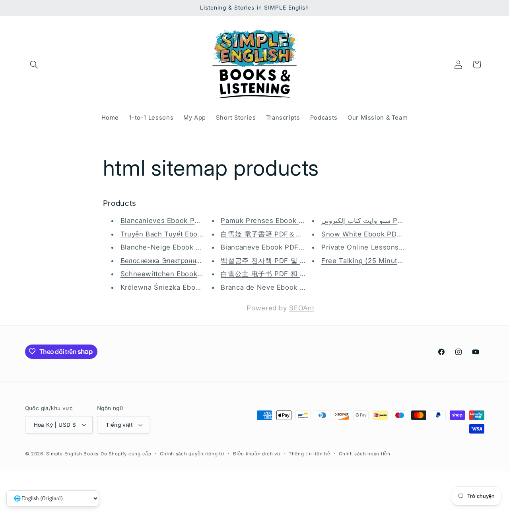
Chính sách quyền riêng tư (192, 454)
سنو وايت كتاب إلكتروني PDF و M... (374, 221)
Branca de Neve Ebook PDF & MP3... (282, 287)
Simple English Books (72, 454)
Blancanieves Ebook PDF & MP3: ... (179, 221)
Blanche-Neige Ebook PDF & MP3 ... (181, 248)
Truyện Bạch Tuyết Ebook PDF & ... (179, 234)
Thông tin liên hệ (309, 454)
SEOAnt (301, 308)
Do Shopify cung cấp (126, 454)
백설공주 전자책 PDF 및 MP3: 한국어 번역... (292, 261)
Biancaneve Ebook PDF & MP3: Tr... (280, 248)
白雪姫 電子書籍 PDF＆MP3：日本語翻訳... (290, 234)
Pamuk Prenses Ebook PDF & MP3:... (283, 221)
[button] (34, 64)
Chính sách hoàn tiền (364, 454)
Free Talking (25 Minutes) (364, 261)
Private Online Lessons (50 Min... (377, 248)
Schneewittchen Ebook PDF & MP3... (182, 274)
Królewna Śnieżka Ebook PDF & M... (181, 287)
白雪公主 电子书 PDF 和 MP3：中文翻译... (288, 274)
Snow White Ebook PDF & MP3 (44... (383, 234)
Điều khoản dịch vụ (256, 454)
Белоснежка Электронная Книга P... (179, 261)
